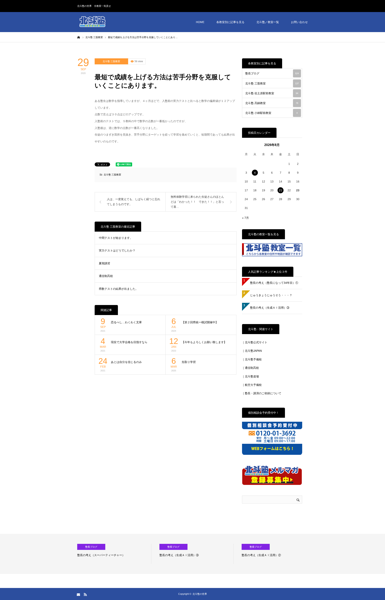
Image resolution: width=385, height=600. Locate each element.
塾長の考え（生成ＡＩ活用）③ (269, 307)
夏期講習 (104, 263)
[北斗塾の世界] (92, 22)
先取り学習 (189, 362)
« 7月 (245, 217)
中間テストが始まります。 (116, 237)
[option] (114, 554)
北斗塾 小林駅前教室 (271, 113)
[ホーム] (78, 37)
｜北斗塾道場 (250, 376)
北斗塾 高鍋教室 (271, 103)
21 (280, 190)
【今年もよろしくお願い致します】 (204, 342)
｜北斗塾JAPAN (252, 350)
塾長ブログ (272, 73)
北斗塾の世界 (199, 594)
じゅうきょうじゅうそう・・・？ (271, 295)
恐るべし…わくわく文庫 (126, 322)
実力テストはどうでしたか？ (117, 250)
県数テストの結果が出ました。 (118, 288)
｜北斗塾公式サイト (254, 342)
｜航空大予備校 (252, 384)
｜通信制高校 (250, 367)
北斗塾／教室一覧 (267, 22)
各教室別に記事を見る (230, 22)
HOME (200, 22)
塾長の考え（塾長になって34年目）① (274, 282)
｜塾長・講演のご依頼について (261, 393)
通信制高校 (106, 276)
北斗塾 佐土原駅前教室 (271, 93)
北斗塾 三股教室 (111, 61)
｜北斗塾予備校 (252, 359)
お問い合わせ (299, 22)
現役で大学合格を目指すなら (129, 342)
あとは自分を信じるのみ (126, 362)
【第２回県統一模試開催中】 (200, 322)
